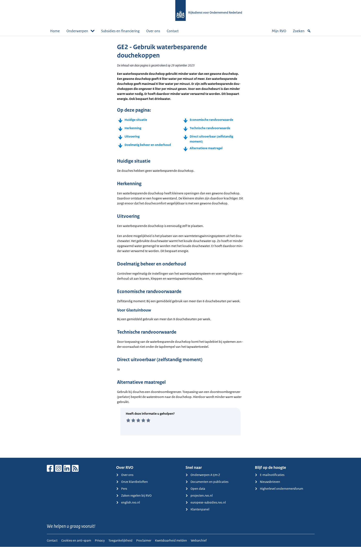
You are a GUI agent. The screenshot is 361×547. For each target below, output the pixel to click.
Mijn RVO (279, 31)
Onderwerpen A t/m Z (205, 475)
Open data (198, 489)
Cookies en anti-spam (76, 540)
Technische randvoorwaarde (210, 128)
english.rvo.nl (130, 502)
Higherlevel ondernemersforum (281, 489)
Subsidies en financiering (120, 31)
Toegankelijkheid (120, 540)
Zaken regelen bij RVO (136, 495)
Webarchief (199, 540)
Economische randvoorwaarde (211, 120)
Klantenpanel (200, 509)
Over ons (153, 31)
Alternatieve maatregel (206, 148)
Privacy (100, 540)
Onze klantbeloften (134, 482)
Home (55, 31)
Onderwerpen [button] (77, 31)
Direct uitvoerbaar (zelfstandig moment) (211, 138)
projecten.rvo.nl (202, 495)
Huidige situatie (136, 120)
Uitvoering (132, 136)
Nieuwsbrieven (270, 482)
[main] (180, 247)
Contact (173, 31)
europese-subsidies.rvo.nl (208, 502)
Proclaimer (143, 540)
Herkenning (133, 128)
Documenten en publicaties (209, 482)
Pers (124, 489)
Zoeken (299, 31)
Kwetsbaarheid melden (171, 540)
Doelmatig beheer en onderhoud (148, 145)
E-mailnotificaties (272, 475)
